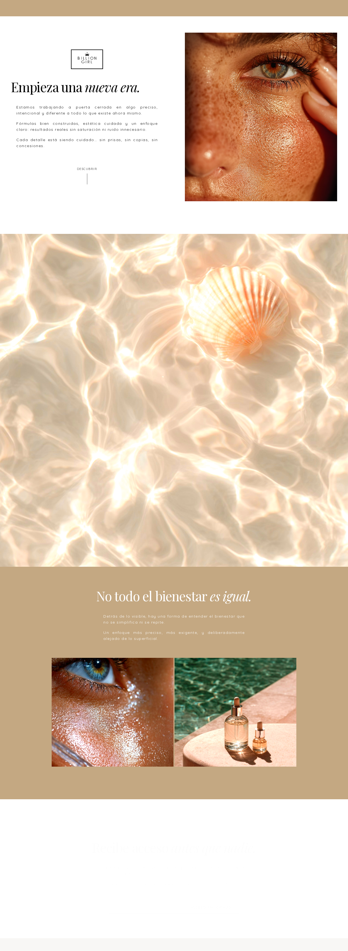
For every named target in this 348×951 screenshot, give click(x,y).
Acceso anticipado (211, 899)
